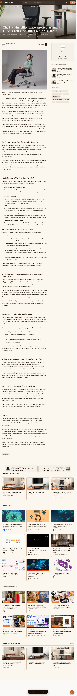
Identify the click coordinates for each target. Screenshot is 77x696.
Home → (72, 643)
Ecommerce (8, 6)
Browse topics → (70, 506)
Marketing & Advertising (62, 102)
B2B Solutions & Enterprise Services (61, 99)
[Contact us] (72, 692)
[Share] (46, 692)
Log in (66, 2)
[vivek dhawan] (3, 44)
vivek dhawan (9, 43)
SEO (53, 102)
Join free (73, 2)
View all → (72, 474)
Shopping (55, 91)
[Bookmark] (41, 692)
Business (66, 93)
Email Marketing (56, 96)
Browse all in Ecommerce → (68, 587)
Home (3, 6)
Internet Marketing (57, 93)
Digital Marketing (63, 91)
